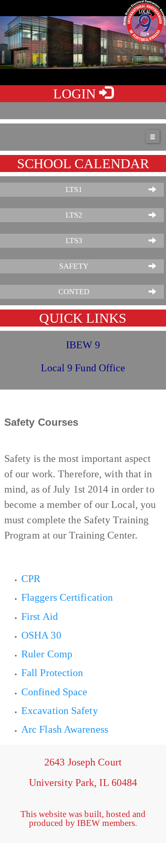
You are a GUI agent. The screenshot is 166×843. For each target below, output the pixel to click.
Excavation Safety (59, 710)
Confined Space (54, 691)
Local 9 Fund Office (83, 367)
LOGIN (76, 93)
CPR (30, 578)
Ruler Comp (46, 653)
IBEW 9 (83, 344)
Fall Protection (52, 672)
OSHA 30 (41, 635)
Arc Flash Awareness (64, 729)
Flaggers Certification (67, 597)
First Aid (39, 616)
